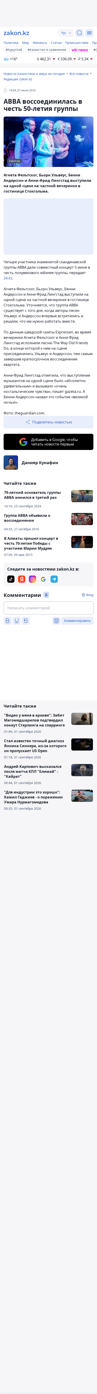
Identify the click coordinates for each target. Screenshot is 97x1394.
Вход (89, 595)
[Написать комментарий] (48, 607)
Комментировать (77, 620)
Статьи (56, 42)
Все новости (78, 74)
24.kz (8, 278)
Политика (11, 42)
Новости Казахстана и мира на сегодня (34, 74)
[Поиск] (79, 33)
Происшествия (76, 42)
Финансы (40, 42)
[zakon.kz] (16, 33)
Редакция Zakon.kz (18, 79)
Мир (25, 42)
